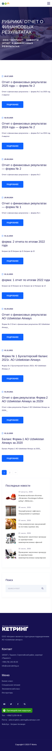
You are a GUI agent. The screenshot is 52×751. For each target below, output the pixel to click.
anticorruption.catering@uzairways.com (24, 720)
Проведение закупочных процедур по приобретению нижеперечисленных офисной (32, 539)
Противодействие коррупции (19, 710)
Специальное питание (11, 685)
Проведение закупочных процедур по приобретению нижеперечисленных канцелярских (32, 555)
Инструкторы (7, 693)
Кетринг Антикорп (18, 724)
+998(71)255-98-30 (14, 715)
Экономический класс (11, 689)
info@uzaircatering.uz (10, 666)
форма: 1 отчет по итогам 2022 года (26, 280)
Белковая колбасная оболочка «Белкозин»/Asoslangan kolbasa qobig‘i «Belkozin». (31, 498)
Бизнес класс (7, 681)
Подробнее (13, 105)
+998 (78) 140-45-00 (10, 662)
